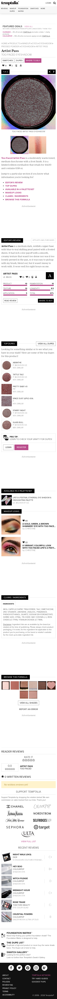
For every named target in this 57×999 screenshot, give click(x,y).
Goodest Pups (39, 982)
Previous (50, 72)
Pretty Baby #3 (20, 386)
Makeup (26, 43)
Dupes (19, 60)
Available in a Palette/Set (19, 189)
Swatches (34, 8)
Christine (30, 528)
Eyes (34, 43)
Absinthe (17, 362)
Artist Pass (10, 50)
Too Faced (8, 54)
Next (54, 72)
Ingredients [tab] (8, 604)
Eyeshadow (45, 43)
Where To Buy (46, 301)
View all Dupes (46, 343)
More (43, 8)
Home (4, 43)
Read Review (10, 301)
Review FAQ (7, 985)
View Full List (28, 841)
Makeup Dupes (13, 10)
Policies (6, 982)
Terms (5, 991)
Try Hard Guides (40, 978)
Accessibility (8, 995)
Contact (6, 978)
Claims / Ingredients (16, 196)
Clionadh (7, 32)
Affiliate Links (38, 240)
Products (14, 43)
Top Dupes (11, 186)
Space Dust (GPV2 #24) (23, 398)
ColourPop (7, 36)
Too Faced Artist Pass (13, 157)
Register (21, 447)
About (5, 975)
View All (28, 26)
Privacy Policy (9, 988)
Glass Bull (18, 422)
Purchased (49, 240)
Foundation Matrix (23, 10)
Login (48, 3)
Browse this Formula (17, 199)
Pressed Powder (10, 46)
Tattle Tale (18, 374)
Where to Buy (33, 60)
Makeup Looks (13, 192)
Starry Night (19, 410)
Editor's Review (14, 182)
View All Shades (28, 703)
